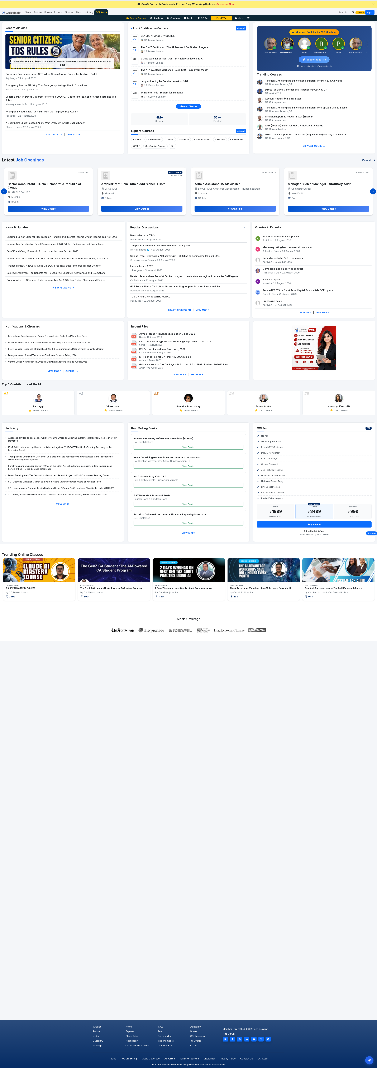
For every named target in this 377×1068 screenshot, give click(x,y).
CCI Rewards (165, 1045)
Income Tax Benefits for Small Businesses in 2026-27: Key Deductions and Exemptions (55, 244)
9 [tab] (203, 606)
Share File (197, 374)
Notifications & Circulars (22, 326)
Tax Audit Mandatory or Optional (281, 236)
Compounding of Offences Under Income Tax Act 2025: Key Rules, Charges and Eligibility (57, 280)
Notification (131, 1040)
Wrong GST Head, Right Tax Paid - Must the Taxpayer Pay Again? (41, 111)
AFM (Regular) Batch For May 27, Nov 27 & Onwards (294, 125)
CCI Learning (197, 1036)
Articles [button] (38, 12)
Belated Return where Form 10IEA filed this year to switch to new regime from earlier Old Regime (184, 276)
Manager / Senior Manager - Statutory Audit (133, 184)
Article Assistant (300, 184)
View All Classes (188, 106)
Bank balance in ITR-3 (142, 235)
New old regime (272, 279)
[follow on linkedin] (246, 1039)
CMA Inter (220, 139)
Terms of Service (189, 1058)
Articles (97, 1026)
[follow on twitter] (225, 1039)
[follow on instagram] (239, 1039)
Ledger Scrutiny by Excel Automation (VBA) (165, 81)
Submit (70, 371)
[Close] (373, 4)
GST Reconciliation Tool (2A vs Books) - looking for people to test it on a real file (175, 286)
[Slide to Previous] (4, 191)
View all (367, 160)
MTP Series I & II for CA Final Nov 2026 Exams (165, 356)
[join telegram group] (268, 1039)
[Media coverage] (188, 629)
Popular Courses (138, 18)
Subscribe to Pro (316, 59)
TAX (160, 1026)
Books (190, 18)
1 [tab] (168, 606)
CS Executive (236, 139)
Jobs (240, 18)
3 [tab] (177, 606)
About (112, 1058)
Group (197, 1040)
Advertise (169, 1058)
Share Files (131, 1036)
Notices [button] (69, 12)
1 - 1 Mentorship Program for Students (162, 92)
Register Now (221, 18)
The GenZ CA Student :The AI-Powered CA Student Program (175, 47)
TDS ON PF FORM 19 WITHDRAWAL (150, 296)
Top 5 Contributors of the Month (24, 384)
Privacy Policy (228, 1058)
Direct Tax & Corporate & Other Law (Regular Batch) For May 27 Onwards (305, 134)
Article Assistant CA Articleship (31, 184)
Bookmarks (164, 1036)
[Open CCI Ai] (369, 1060)
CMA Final (184, 139)
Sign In (370, 12)
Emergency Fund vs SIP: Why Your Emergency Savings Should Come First (46, 85)
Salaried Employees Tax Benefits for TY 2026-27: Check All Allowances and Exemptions (56, 272)
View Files (179, 374)
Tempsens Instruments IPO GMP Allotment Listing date (160, 245)
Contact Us (246, 1058)
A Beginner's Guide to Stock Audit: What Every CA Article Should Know (45, 122)
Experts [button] (58, 12)
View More (202, 310)
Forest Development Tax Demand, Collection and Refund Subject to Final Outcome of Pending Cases (58, 475)
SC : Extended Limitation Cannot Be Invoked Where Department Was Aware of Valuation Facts (54, 481)
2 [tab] (173, 606)
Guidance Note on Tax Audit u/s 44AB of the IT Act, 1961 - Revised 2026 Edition (183, 364)
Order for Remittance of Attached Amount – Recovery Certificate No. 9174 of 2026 (49, 342)
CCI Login (263, 1058)
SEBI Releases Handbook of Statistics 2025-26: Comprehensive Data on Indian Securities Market (56, 349)
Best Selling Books (144, 428)
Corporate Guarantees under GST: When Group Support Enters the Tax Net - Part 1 (51, 74)
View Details (188, 447)
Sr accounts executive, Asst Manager (222, 184)
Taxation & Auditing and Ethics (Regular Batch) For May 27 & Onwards (303, 80)
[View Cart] (249, 18)
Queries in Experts (268, 227)
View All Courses (314, 146)
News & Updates (17, 227)
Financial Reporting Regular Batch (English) (289, 116)
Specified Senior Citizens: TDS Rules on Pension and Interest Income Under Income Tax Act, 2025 (62, 236)
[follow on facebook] (232, 1039)
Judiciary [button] (88, 12)
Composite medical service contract (283, 268)
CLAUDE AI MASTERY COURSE (158, 36)
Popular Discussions (144, 227)
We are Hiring (129, 1058)
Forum (96, 1031)
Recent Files (139, 326)
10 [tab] (208, 606)
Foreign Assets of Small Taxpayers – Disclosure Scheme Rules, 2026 (42, 355)
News (128, 1026)
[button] (352, 12)
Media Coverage (151, 1058)
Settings (97, 1045)
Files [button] (78, 12)
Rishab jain (11, 89)
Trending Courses (269, 74)
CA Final (137, 139)
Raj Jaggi (10, 78)
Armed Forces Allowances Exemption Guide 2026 (167, 333)
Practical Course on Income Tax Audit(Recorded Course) (184, 588)
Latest (23, 159)
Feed (160, 1031)
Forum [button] (48, 12)
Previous (10, 580)
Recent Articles (16, 28)
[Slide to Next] (373, 191)
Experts (129, 1031)
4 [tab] (181, 606)
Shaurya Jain (12, 127)
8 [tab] (199, 606)
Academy (158, 18)
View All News (62, 287)
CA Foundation (154, 139)
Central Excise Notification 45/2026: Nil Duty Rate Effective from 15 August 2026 (47, 361)
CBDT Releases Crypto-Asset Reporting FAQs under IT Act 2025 (175, 341)
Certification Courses (155, 146)
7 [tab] (195, 606)
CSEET (136, 146)
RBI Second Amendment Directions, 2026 (162, 349)
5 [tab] (186, 606)
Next (366, 580)
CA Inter (170, 139)
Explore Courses (142, 131)
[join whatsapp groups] (261, 1039)
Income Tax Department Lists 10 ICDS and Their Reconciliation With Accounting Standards (63, 65)
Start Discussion (179, 310)
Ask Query (304, 312)
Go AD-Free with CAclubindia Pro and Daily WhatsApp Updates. (188, 4)
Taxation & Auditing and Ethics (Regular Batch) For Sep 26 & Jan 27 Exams (306, 107)
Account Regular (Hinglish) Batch (283, 98)
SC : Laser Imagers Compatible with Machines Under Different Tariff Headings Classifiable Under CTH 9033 (61, 488)
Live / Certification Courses (150, 28)
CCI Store (101, 12)
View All (72, 134)
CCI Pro (204, 18)
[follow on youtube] (254, 1039)
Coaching (175, 18)
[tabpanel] (39, 579)
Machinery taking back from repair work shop (288, 247)
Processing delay (272, 301)
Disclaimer (209, 1058)
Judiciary (11, 428)
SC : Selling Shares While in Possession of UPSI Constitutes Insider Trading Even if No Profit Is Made (57, 494)
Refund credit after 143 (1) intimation (283, 258)
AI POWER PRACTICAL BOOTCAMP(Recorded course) (331, 588)
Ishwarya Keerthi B (16, 104)
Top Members (166, 1040)
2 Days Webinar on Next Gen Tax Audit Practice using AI (172, 58)
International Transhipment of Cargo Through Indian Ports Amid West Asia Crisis (47, 336)
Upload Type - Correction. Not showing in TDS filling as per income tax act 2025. (175, 255)
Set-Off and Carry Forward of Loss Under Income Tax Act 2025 (42, 251)
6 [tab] (190, 606)
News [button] (28, 12)
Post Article (54, 134)
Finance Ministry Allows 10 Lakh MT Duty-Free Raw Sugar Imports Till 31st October (54, 265)
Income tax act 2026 (141, 266)
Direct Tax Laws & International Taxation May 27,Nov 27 (296, 89)
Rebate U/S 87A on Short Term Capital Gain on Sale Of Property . (298, 290)
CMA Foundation (202, 139)
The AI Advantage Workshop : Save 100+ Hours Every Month (174, 70)
